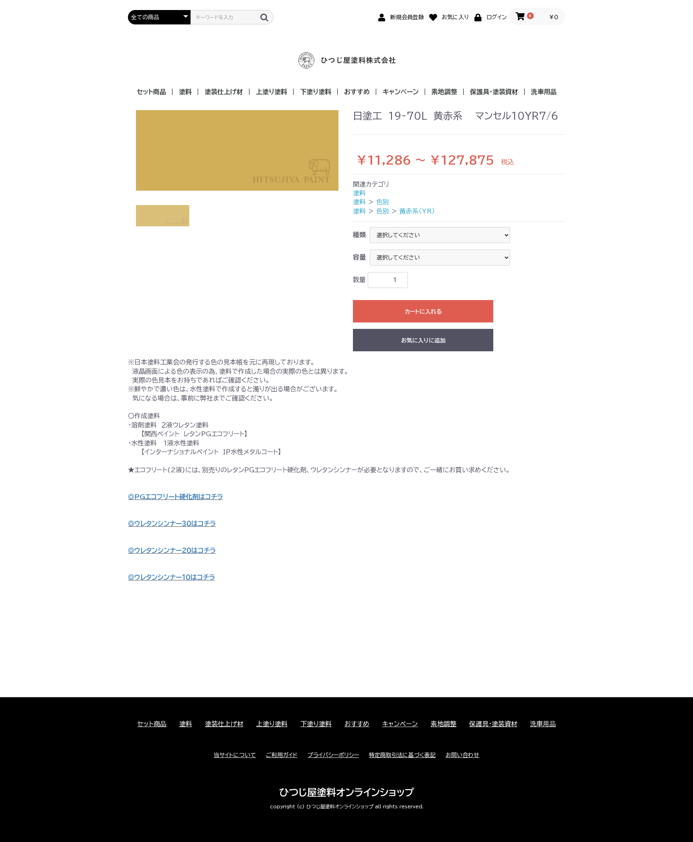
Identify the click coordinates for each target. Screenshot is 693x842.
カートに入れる (423, 311)
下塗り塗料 (315, 92)
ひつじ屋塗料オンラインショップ (346, 792)
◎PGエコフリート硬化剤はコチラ (175, 497)
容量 (359, 257)
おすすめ (357, 92)
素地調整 (444, 92)
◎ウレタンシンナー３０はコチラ (172, 523)
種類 (359, 235)
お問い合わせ (462, 755)
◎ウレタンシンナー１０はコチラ (171, 577)
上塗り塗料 (271, 92)
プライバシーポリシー (333, 755)
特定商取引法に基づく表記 (402, 755)
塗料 (185, 92)
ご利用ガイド (282, 755)
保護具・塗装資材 (494, 92)
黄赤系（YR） (417, 211)
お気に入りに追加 (423, 340)
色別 (382, 202)
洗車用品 (544, 92)
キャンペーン (401, 92)
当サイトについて (235, 755)
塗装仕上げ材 (224, 92)
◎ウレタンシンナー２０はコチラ (172, 550)
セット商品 (151, 92)
